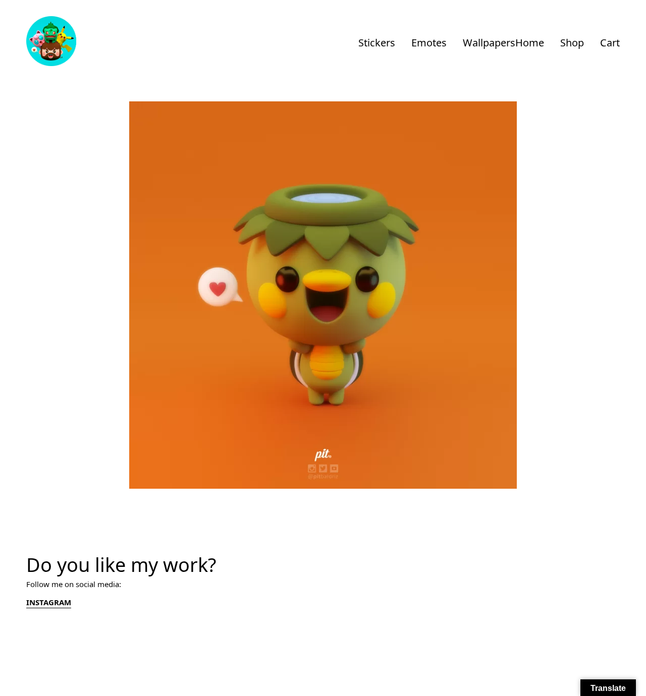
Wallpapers (489, 42)
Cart (610, 42)
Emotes (429, 42)
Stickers (376, 42)
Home (529, 42)
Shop (572, 42)
